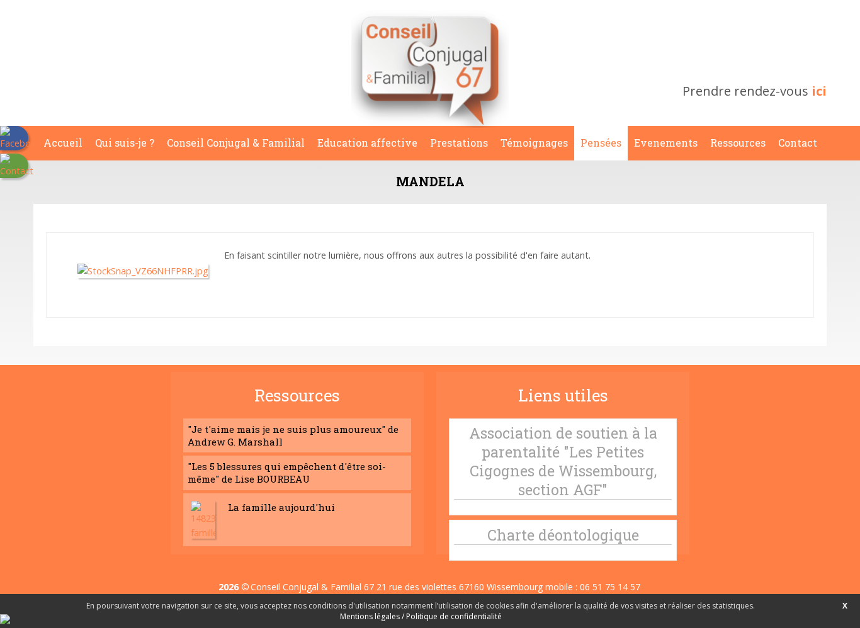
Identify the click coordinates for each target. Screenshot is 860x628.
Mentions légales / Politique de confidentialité (421, 616)
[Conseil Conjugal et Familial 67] (430, 124)
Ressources (297, 395)
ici (819, 90)
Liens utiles (563, 395)
